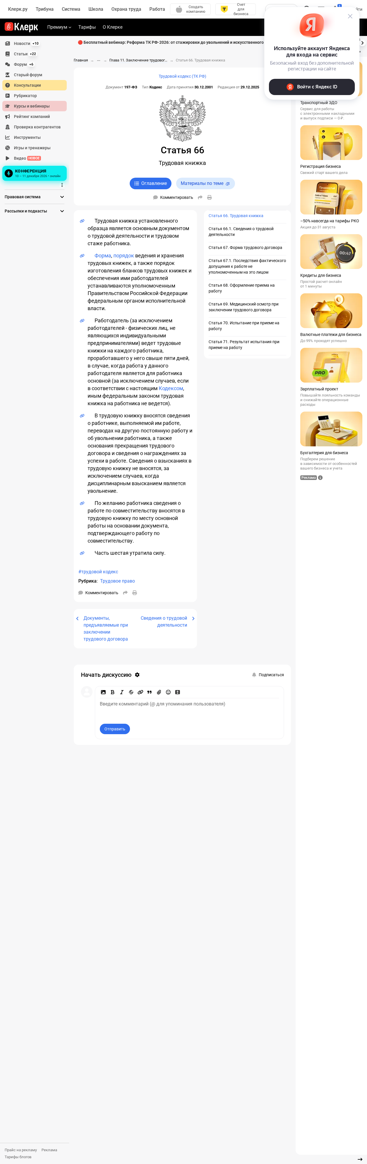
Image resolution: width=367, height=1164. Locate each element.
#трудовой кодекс (98, 571)
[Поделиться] (200, 197)
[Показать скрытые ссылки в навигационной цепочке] (98, 60)
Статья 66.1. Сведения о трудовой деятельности (241, 231)
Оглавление (154, 183)
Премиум (57, 27)
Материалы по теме (202, 183)
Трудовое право (117, 581)
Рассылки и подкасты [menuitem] (26, 211)
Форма (103, 255)
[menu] (37, 110)
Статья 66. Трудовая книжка (236, 215)
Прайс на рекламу (21, 1150)
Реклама (49, 1150)
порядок (123, 255)
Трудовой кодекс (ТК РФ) (182, 76)
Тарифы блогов (18, 1157)
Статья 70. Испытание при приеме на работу (244, 326)
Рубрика (87, 581)
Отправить (114, 729)
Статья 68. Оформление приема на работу (242, 288)
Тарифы (87, 27)
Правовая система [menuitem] (23, 196)
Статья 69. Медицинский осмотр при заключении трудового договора (244, 307)
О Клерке (112, 27)
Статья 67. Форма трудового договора (245, 247)
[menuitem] (34, 43)
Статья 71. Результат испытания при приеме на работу (244, 344)
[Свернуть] (360, 1159)
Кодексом (171, 388)
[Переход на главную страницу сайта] (21, 27)
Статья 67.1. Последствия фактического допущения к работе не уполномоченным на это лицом (247, 266)
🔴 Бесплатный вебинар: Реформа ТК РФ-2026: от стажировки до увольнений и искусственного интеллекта (182, 42)
